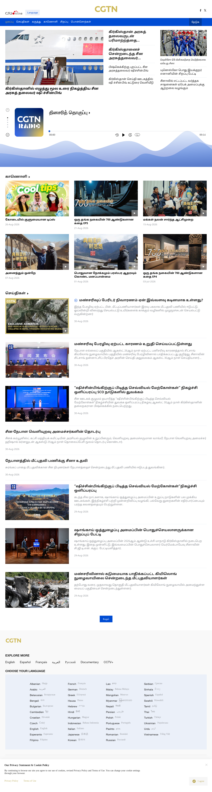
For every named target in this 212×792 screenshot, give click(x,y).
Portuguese (118, 723)
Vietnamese (157, 734)
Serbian (153, 683)
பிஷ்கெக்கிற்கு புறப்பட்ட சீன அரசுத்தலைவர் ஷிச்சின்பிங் (128, 69)
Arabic (38, 689)
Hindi (74, 712)
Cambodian (39, 712)
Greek (77, 695)
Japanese (78, 734)
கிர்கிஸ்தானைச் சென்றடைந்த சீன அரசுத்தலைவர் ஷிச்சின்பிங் (126, 54)
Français (41, 662)
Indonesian (83, 723)
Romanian (117, 734)
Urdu (150, 728)
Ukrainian (156, 723)
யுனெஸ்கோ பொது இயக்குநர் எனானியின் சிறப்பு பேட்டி (181, 72)
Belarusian (42, 695)
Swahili (153, 700)
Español (25, 662)
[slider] (49, 131)
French (77, 683)
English (10, 662)
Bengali (37, 700)
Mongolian (117, 695)
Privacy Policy (11, 781)
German (77, 689)
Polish (113, 717)
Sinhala (152, 689)
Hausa (75, 700)
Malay (117, 689)
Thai (149, 712)
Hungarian (78, 717)
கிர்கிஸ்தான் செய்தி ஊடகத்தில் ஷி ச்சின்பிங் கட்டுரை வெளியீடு (131, 81)
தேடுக (195, 22)
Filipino (39, 740)
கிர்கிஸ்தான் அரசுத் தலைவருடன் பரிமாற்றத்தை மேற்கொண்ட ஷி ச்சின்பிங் (127, 36)
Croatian (40, 717)
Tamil (150, 706)
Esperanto (41, 734)
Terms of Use (30, 781)
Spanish (153, 695)
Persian (115, 712)
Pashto (113, 728)
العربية (56, 662)
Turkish (152, 717)
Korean (76, 740)
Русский (70, 662)
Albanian (38, 683)
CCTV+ (108, 662)
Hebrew (76, 706)
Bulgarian (41, 706)
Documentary (90, 662)
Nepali (113, 706)
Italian (76, 728)
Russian (116, 740)
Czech (37, 723)
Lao (111, 683)
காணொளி (16, 177)
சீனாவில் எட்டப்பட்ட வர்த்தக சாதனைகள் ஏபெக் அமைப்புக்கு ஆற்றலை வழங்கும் (182, 84)
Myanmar (119, 700)
